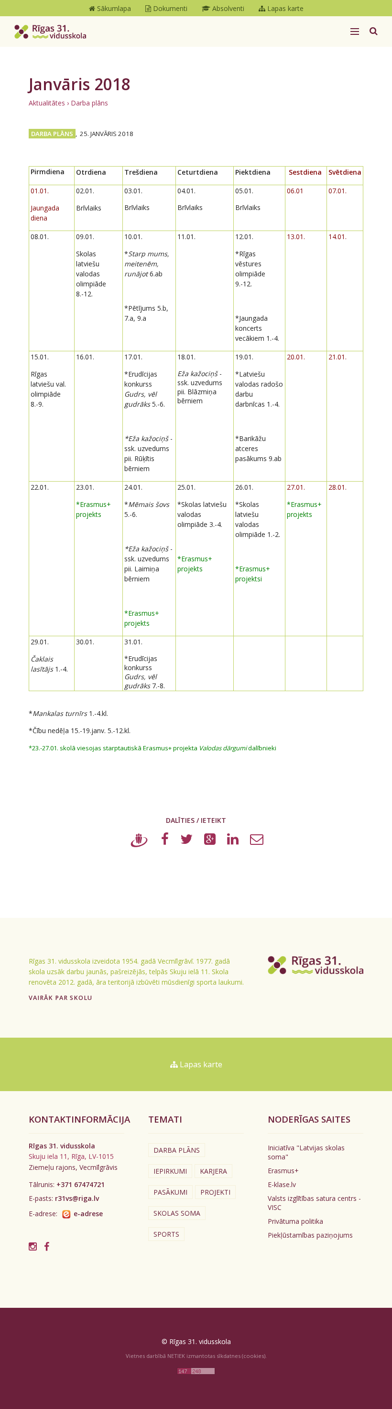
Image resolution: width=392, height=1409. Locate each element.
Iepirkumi (170, 1171)
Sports (166, 1234)
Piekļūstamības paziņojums (310, 1235)
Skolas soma (176, 1213)
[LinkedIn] (233, 841)
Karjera (213, 1171)
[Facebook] (165, 841)
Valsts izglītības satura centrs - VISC (314, 1203)
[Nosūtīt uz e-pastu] (256, 841)
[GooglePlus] (210, 841)
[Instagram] (33, 1246)
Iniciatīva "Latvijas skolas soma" (306, 1152)
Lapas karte (200, 1064)
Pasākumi (170, 1192)
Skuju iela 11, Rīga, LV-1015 (71, 1156)
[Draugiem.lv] (139, 841)
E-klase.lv (282, 1184)
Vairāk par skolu (60, 998)
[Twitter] (186, 841)
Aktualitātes (47, 102)
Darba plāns (89, 102)
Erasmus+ (283, 1170)
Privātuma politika (295, 1221)
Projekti (215, 1192)
